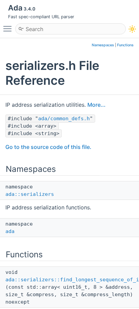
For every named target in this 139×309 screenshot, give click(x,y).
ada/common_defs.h (64, 118)
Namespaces (103, 45)
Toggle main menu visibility (9, 28)
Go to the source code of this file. (48, 147)
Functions (125, 45)
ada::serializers (29, 194)
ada (10, 231)
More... (96, 104)
